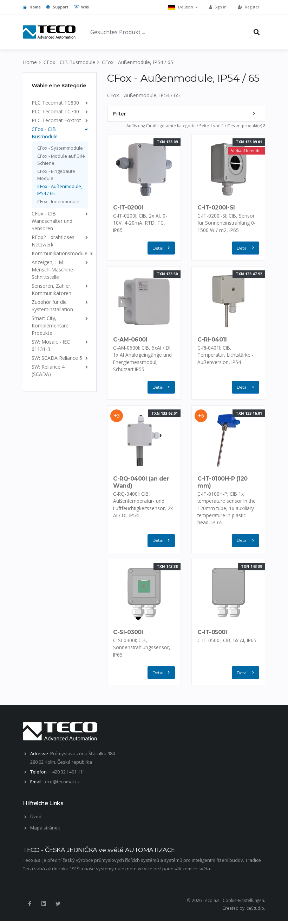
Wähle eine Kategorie (59, 85)
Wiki (84, 7)
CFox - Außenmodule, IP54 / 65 (137, 62)
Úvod (35, 816)
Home (34, 7)
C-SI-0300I (128, 632)
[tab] (60, 85)
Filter (119, 114)
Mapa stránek (45, 828)
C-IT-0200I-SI (216, 207)
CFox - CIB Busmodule (69, 62)
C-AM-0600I (130, 339)
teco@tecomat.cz (62, 781)
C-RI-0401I (212, 339)
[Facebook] (29, 904)
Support (60, 7)
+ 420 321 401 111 (67, 772)
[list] (85, 102)
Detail (158, 248)
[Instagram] (44, 904)
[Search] (257, 31)
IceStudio (255, 908)
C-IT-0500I (212, 632)
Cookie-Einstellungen (243, 900)
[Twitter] (58, 904)
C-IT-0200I (128, 207)
